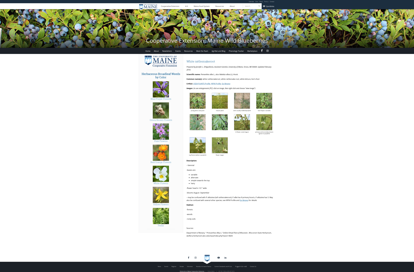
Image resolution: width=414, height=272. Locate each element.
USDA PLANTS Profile (201, 83)
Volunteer (190, 266)
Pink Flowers (161, 141)
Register (174, 266)
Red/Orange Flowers (161, 162)
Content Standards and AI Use (223, 266)
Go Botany (226, 83)
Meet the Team (202, 51)
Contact (272, 1)
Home (147, 51)
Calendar (251, 1)
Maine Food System (202, 6)
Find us (266, 1)
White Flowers (161, 183)
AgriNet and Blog (218, 51)
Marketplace (252, 51)
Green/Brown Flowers (161, 120)
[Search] (259, 6)
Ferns (161, 225)
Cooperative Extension (170, 6)
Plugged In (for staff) (241, 266)
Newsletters (167, 51)
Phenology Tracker (236, 51)
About (232, 6)
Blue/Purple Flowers (161, 98)
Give (256, 1)
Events (178, 51)
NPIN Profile (216, 83)
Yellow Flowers (161, 204)
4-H (186, 6)
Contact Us (253, 266)
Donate (182, 266)
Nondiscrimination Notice (203, 266)
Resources (219, 6)
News (261, 1)
